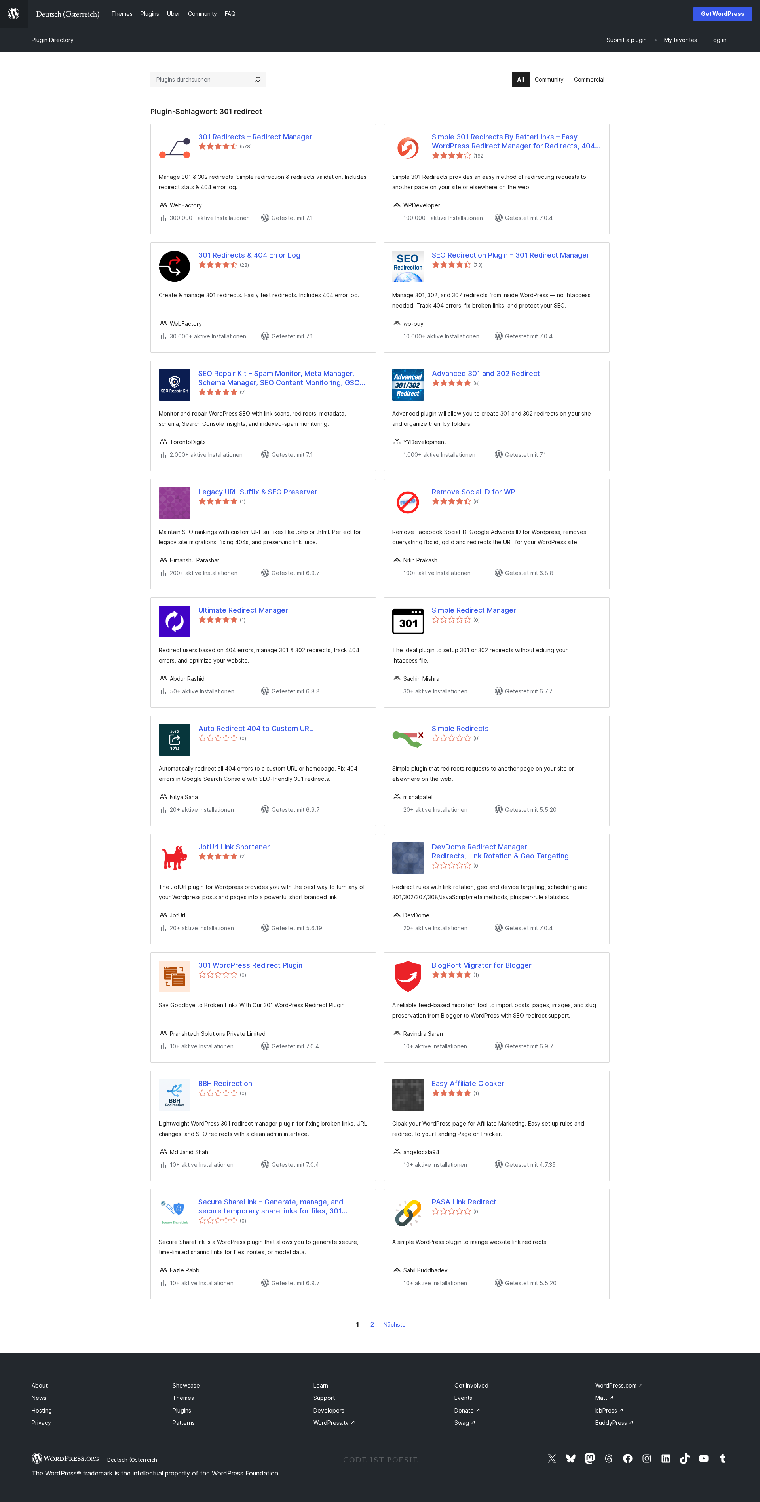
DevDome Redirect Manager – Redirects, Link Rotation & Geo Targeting (500, 851)
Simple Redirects (460, 728)
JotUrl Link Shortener (234, 847)
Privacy (41, 1422)
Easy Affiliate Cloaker (468, 1083)
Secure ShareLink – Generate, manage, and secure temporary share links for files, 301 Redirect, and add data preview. (270, 1207)
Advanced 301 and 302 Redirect (486, 373)
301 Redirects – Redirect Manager (255, 137)
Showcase (186, 1385)
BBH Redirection (225, 1083)
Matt (604, 1397)
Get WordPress (723, 13)
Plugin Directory (53, 39)
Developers (329, 1410)
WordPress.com (619, 1385)
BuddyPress (614, 1422)
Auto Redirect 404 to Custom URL (255, 728)
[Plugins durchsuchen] (258, 79)
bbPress (609, 1410)
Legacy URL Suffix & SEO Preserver (257, 492)
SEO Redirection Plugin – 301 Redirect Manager (510, 255)
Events (463, 1397)
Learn (321, 1385)
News (39, 1397)
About (40, 1385)
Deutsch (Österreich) (133, 1459)
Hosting (42, 1410)
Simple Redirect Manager (474, 610)
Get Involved (471, 1385)
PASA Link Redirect (464, 1202)
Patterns (184, 1422)
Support (324, 1397)
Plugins (182, 1410)
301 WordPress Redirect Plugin (250, 965)
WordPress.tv (334, 1422)
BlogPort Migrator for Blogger (482, 965)
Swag (465, 1422)
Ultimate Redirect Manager (243, 610)
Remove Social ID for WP (473, 492)
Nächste (395, 1324)
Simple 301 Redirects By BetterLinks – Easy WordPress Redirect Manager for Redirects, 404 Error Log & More (513, 142)
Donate (467, 1410)
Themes (183, 1397)
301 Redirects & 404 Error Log (249, 255)
